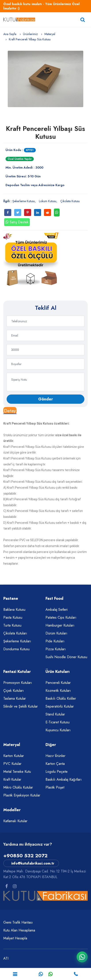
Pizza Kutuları (56, 649)
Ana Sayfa (9, 34)
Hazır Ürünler (55, 755)
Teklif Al (45, 308)
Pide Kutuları (55, 641)
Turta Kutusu (12, 625)
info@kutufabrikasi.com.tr (32, 863)
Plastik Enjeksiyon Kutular (21, 795)
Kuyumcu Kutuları (58, 730)
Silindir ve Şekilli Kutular (20, 706)
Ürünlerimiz (30, 34)
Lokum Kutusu (47, 201)
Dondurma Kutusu (16, 649)
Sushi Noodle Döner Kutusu (66, 656)
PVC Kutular (12, 763)
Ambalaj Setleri (57, 609)
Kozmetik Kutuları (58, 690)
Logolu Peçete (57, 771)
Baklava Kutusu (14, 609)
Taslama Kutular (14, 698)
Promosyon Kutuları (17, 682)
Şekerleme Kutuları (17, 641)
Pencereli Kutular (58, 682)
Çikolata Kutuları (15, 633)
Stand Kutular (55, 714)
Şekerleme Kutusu (23, 201)
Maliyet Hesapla (15, 938)
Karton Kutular (13, 755)
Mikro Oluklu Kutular (18, 787)
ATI (5, 958)
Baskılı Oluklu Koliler (61, 698)
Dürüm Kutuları (56, 633)
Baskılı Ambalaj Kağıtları (64, 779)
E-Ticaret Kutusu (58, 722)
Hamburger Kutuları (60, 625)
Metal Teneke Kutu (17, 771)
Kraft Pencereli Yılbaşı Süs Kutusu (45, 132)
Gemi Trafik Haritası (18, 922)
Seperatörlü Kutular (60, 706)
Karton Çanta (55, 763)
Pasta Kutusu (12, 617)
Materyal (49, 34)
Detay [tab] (10, 410)
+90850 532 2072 (25, 855)
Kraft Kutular (12, 779)
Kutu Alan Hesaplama (19, 930)
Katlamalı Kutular (15, 820)
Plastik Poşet (55, 787)
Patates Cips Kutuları (61, 617)
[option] (45, 79)
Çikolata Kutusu (70, 201)
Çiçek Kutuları (13, 690)
